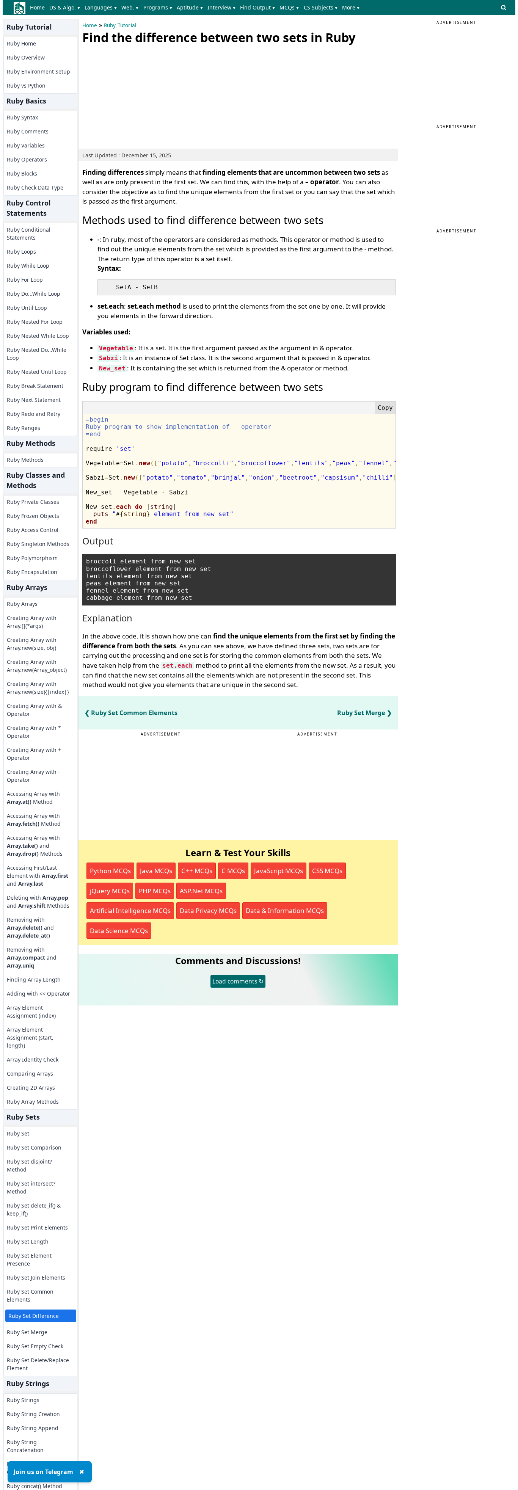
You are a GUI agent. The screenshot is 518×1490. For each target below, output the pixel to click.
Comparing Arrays (30, 1073)
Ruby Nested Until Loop (37, 371)
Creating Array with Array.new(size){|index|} (38, 687)
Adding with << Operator (38, 993)
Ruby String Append (32, 1428)
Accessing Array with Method (33, 797)
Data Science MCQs (119, 930)
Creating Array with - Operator (33, 775)
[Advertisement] (139, 94)
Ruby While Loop (28, 265)
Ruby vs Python (26, 85)
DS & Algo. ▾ (64, 7)
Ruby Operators (27, 159)
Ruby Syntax (22, 117)
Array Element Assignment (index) (31, 1011)
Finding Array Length (34, 979)
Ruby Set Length (28, 1241)
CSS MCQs (327, 870)
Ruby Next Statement (34, 399)
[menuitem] (39, 7)
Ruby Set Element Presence (29, 1259)
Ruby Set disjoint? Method (29, 1165)
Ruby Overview (26, 57)
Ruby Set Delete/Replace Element (38, 1364)
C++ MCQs (196, 870)
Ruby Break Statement (35, 385)
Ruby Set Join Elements (36, 1277)
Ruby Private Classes (33, 501)
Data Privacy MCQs (208, 910)
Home (37, 7)
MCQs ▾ (289, 7)
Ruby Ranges (23, 427)
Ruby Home (21, 43)
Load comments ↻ (238, 981)
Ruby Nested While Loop (38, 335)
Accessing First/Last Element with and (37, 875)
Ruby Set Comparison (34, 1147)
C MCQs (233, 870)
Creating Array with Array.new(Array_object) (37, 665)
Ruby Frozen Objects (33, 515)
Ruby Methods (25, 459)
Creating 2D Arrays (31, 1087)
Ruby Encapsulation (32, 572)
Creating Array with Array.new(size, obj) (32, 643)
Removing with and (30, 927)
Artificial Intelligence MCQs (130, 910)
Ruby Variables (26, 145)
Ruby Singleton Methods (38, 543)
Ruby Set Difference (33, 1315)
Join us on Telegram (43, 1472)
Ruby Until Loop (27, 307)
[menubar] (196, 7)
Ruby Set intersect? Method (31, 1187)
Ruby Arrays (22, 603)
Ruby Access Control (32, 529)
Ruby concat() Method (34, 1486)
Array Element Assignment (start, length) (30, 1037)
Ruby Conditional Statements (28, 233)
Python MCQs (110, 870)
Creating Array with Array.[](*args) (32, 621)
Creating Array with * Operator (34, 731)
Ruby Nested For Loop (35, 321)
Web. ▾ (129, 7)
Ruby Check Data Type (35, 187)
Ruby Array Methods (33, 1101)
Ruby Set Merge (27, 1332)
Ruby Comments (28, 131)
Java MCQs (156, 870)
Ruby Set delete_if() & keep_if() (34, 1209)
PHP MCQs (155, 890)
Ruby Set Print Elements (37, 1227)
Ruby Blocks (22, 173)
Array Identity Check (32, 1059)
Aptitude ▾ (190, 7)
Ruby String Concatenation (25, 1446)
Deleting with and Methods (38, 901)
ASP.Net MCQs (201, 890)
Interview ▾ (221, 7)
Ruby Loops (21, 251)
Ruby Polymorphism (32, 557)
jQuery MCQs (110, 890)
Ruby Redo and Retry (33, 413)
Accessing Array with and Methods (35, 845)
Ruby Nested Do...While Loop (36, 353)
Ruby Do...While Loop (33, 293)
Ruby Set (18, 1133)
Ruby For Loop (25, 279)
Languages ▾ (101, 7)
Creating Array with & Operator (34, 709)
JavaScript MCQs (278, 870)
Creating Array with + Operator (34, 753)
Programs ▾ (157, 7)
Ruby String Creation (33, 1414)
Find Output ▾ (257, 7)
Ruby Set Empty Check (35, 1346)
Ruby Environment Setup (38, 71)
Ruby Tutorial (120, 25)
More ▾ (350, 7)
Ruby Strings (23, 1400)
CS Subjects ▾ (320, 7)
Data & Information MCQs (285, 910)
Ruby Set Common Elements (30, 1295)
